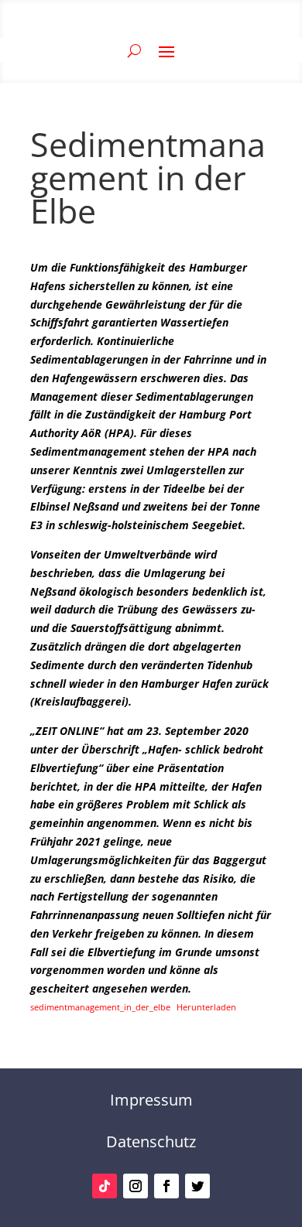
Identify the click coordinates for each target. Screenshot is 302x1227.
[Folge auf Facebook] (166, 1186)
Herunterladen (206, 1007)
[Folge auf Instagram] (135, 1186)
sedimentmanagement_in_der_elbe (100, 1007)
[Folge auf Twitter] (197, 1186)
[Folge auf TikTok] (104, 1186)
